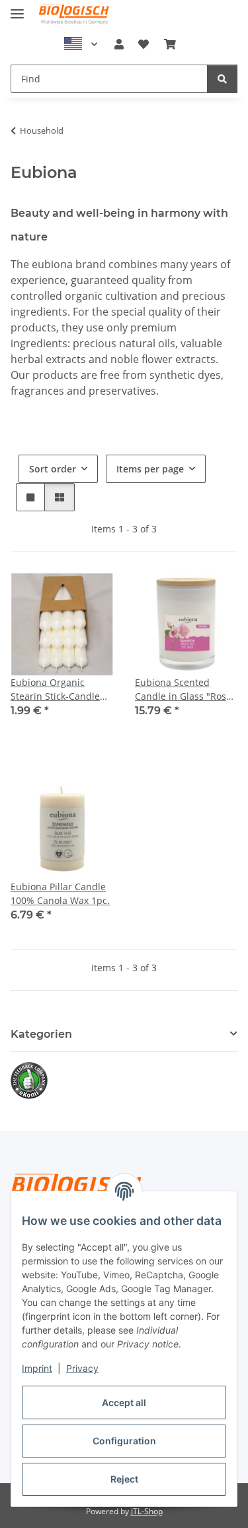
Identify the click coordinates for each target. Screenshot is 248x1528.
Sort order (52, 469)
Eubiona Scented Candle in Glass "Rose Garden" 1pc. (183, 689)
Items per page (150, 469)
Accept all (124, 1402)
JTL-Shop (147, 1511)
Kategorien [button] (41, 1034)
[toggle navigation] (17, 8)
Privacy (82, 1368)
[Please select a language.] (80, 44)
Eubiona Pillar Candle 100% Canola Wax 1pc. (60, 893)
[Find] (222, 79)
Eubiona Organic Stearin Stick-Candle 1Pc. (55, 689)
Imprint (37, 1368)
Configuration (124, 1440)
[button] (119, 44)
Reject (124, 1479)
